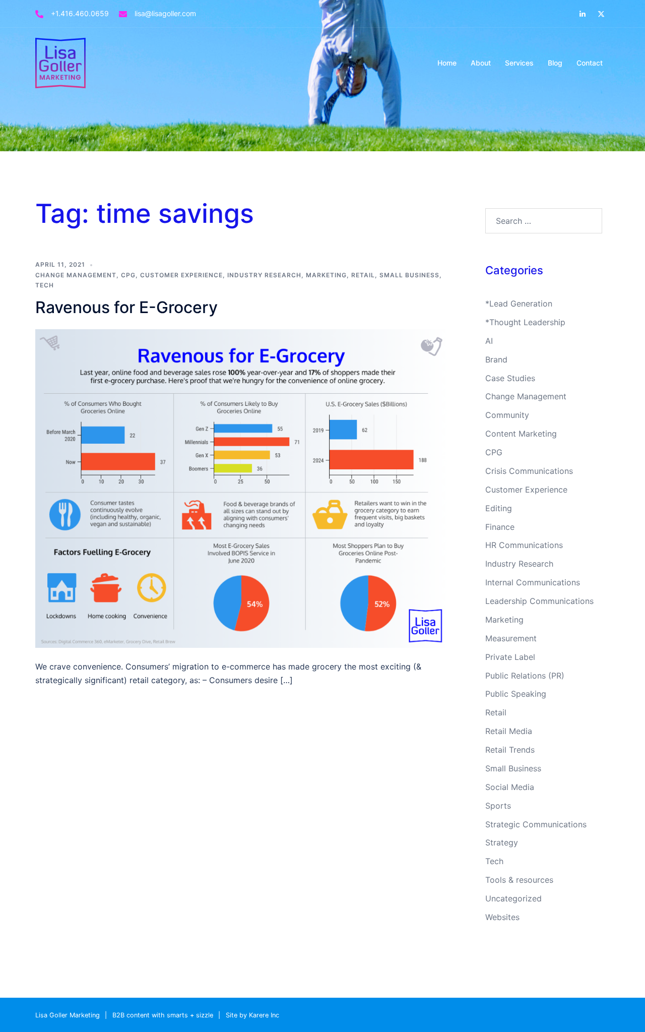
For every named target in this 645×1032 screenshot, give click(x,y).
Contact (589, 62)
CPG (128, 275)
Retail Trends (510, 750)
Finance (499, 527)
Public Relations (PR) (524, 676)
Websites (502, 917)
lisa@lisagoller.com (165, 13)
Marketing (326, 275)
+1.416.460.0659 (80, 13)
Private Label (510, 657)
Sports (498, 806)
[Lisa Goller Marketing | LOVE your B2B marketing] (60, 62)
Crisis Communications (529, 471)
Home (447, 62)
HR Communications (524, 545)
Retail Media (508, 731)
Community (507, 415)
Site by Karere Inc (252, 1015)
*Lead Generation (518, 303)
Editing (498, 508)
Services (519, 62)
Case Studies (510, 378)
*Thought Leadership (525, 322)
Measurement (511, 638)
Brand (496, 359)
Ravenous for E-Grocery (126, 307)
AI (489, 341)
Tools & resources (519, 880)
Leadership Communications (539, 601)
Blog (555, 62)
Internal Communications (532, 582)
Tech (44, 285)
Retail (363, 275)
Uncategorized (513, 898)
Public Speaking (515, 694)
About (481, 62)
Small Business (409, 275)
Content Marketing (521, 434)
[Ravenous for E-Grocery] (241, 487)
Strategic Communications (536, 824)
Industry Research (264, 275)
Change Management (75, 275)
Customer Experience (181, 275)
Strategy (501, 842)
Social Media (509, 787)
